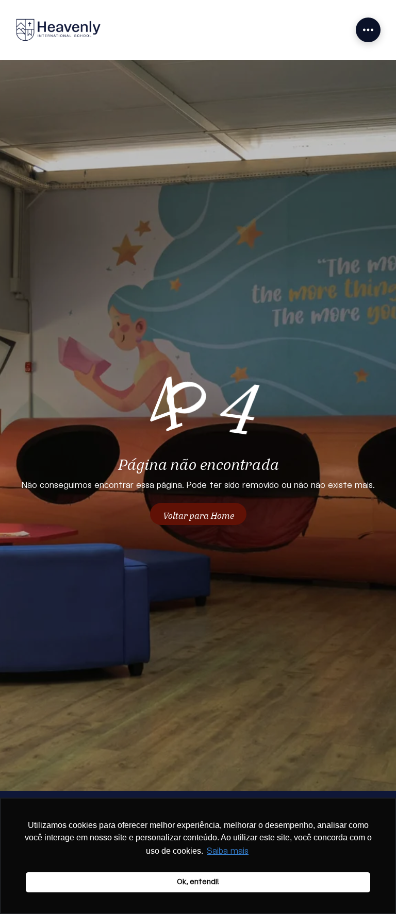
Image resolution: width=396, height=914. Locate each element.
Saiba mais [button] (228, 851)
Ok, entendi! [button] (198, 882)
